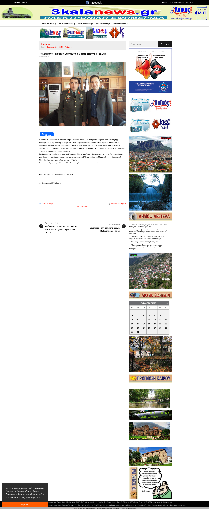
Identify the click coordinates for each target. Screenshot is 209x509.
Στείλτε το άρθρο (47, 203)
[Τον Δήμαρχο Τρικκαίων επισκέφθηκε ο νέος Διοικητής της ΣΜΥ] (82, 94)
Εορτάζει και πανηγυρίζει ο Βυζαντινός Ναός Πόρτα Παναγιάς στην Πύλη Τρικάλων (148, 226)
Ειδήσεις (46, 44)
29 (166, 328)
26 (149, 328)
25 (144, 328)
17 (138, 324)
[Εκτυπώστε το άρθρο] (109, 203)
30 (132, 332)
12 (149, 320)
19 (149, 324)
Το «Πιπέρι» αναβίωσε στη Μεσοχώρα (144, 242)
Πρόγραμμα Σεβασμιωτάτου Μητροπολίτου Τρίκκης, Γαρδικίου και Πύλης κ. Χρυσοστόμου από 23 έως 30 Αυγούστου (148, 231)
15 (166, 320)
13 (155, 320)
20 (155, 324)
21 (160, 324)
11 (144, 320)
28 (160, 328)
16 (132, 324)
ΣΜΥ (61, 47)
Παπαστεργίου (52, 47)
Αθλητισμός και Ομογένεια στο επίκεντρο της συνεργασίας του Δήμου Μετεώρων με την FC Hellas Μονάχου (147, 247)
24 (138, 328)
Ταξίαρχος (68, 47)
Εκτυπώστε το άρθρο (118, 203)
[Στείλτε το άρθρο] (40, 203)
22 (166, 324)
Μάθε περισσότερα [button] (34, 497)
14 (160, 320)
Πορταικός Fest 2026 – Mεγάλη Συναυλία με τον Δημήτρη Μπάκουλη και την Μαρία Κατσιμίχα (147, 237)
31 (138, 332)
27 (155, 328)
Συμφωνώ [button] (25, 505)
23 (132, 328)
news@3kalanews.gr (164, 502)
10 (138, 320)
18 (144, 324)
